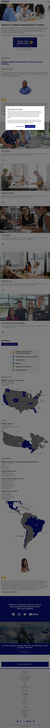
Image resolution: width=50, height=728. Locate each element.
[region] (25, 118)
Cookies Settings (20, 126)
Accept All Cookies (30, 126)
